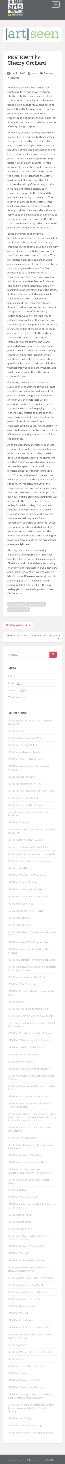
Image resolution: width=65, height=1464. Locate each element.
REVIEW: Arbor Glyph (20, 1418)
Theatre (48, 73)
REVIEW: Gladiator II (20, 1228)
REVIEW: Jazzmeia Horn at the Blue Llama (31, 959)
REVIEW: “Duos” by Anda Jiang (25, 1387)
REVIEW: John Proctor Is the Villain (28, 1291)
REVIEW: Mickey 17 (19, 917)
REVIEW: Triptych (18, 822)
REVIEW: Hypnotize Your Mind (25, 1284)
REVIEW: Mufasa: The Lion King (26, 1246)
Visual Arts (13, 77)
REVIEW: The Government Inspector (29, 861)
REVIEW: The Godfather (22, 984)
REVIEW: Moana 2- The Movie (25, 1155)
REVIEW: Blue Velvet (20, 1214)
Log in (11, 675)
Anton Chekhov (16, 604)
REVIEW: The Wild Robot (22, 745)
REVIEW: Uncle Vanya (20, 1320)
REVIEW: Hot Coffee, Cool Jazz (26, 1054)
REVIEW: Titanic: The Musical (25, 759)
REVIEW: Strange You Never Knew (28, 896)
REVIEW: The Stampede (22, 1137)
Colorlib (30, 1460)
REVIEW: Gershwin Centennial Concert (30, 1015)
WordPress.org (16, 697)
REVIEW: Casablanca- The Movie (27, 977)
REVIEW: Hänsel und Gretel (24, 1299)
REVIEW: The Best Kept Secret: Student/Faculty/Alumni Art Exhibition (29, 1171)
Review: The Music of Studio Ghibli (28, 846)
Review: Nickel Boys (19, 868)
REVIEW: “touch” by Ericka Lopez (27, 1366)
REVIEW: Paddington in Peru (24, 783)
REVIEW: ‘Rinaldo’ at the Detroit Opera (30, 1033)
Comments (17, 690)
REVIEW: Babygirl (18, 1190)
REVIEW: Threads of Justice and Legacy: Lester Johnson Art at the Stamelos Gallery (31, 1408)
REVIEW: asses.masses (21, 776)
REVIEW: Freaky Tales (20, 903)
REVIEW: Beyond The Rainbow (26, 839)
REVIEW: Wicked (18, 1253)
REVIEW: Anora (17, 1344)
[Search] (53, 655)
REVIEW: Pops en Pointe (22, 882)
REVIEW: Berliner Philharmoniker (27, 1260)
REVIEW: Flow (16, 1001)
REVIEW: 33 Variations (21, 1306)
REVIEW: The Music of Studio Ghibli (28, 1008)
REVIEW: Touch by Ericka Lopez (26, 1425)
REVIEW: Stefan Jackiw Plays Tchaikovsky (32, 853)
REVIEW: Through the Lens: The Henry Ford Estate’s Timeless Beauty (30, 1396)
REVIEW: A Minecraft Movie (24, 752)
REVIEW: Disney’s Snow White (25, 737)
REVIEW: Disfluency (19, 1221)
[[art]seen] (15, 4)
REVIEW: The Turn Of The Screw (27, 875)
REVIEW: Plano (17, 1373)
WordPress (51, 1460)
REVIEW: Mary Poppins (21, 1061)
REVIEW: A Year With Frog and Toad (28, 942)
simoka (34, 73)
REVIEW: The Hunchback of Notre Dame (31, 790)
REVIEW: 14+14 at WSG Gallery (26, 1047)
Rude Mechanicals (35, 604)
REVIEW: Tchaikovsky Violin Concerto (29, 1040)
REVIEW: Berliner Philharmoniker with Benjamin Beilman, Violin (29, 1269)
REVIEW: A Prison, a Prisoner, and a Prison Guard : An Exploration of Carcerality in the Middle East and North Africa (32, 1117)
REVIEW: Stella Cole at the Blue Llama (29, 1327)
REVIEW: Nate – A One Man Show (27, 1162)
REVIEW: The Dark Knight (23, 797)
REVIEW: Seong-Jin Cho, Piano (25, 910)
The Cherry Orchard (18, 609)
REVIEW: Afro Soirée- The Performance (30, 1277)
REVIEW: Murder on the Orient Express (30, 1432)
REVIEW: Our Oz (18, 730)
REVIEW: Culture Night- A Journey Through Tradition (28, 1237)
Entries (14, 682)
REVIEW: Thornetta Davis (23, 1197)
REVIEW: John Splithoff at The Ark (28, 889)
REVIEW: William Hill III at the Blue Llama (31, 1351)
